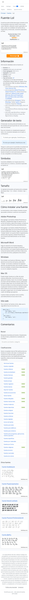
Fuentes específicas (9, 438)
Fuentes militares (8, 369)
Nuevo (15, 6)
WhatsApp (8, 102)
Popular (3, 9)
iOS (14, 88)
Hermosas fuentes (9, 363)
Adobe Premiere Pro (10, 92)
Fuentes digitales (8, 419)
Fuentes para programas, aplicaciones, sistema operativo (14, 434)
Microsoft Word (9, 97)
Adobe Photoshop (19, 90)
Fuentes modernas (9, 404)
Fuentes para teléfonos (10, 428)
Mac (26, 86)
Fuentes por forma (9, 444)
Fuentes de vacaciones (10, 392)
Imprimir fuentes (8, 390)
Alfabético (9, 9)
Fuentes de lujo (8, 381)
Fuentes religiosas (8, 447)
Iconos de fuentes (8, 422)
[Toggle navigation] (3, 2)
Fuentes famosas (8, 375)
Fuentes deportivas (9, 407)
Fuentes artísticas (8, 416)
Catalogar (8, 6)
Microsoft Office (18, 97)
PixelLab (19, 104)
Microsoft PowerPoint (17, 95)
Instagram (18, 100)
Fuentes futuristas (8, 413)
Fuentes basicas (8, 387)
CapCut (17, 102)
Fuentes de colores (9, 456)
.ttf (13, 78)
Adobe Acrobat (15, 93)
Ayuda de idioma (18, 9)
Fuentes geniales (8, 378)
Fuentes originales (9, 366)
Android (11, 88)
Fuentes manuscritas (9, 401)
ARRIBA (22, 6)
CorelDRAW (8, 98)
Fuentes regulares (8, 384)
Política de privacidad (11, 587)
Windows (21, 86)
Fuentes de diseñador (9, 372)
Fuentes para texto (9, 425)
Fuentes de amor (8, 450)
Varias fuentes (7, 395)
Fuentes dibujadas (8, 398)
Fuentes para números (10, 431)
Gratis (2, 6)
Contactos (20, 587)
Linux (6, 88)
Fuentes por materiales (10, 441)
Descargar (14, 56)
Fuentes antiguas (8, 410)
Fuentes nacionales (9, 453)
